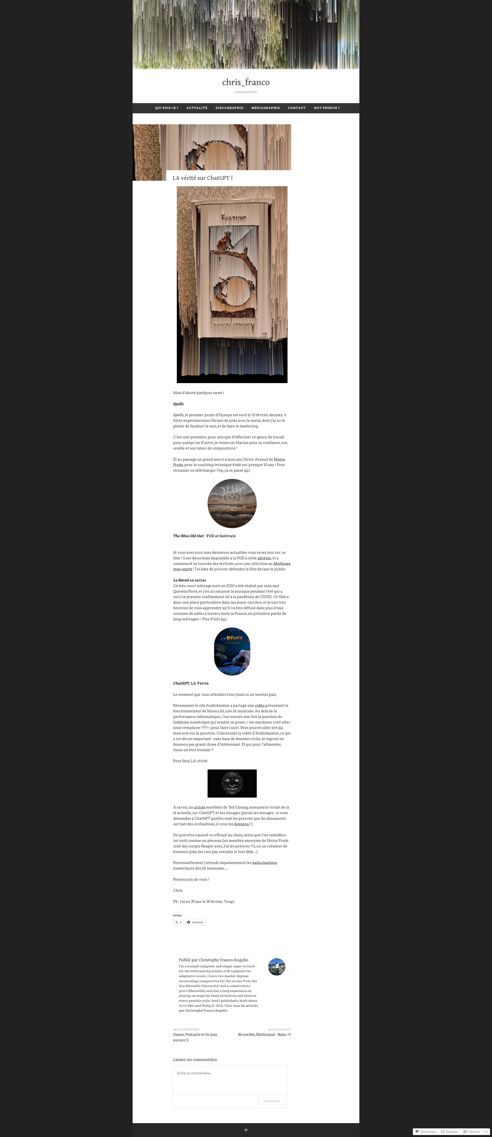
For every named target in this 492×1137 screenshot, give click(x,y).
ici (246, 470)
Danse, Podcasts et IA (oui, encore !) (195, 1035)
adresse (264, 558)
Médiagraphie (265, 108)
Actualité (196, 108)
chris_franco (246, 82)
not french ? (327, 108)
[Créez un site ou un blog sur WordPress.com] (246, 1130)
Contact (297, 108)
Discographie (229, 108)
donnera (241, 824)
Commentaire (271, 1101)
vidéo (260, 705)
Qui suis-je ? (166, 108)
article (200, 807)
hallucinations (264, 863)
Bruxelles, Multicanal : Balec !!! (264, 1032)
